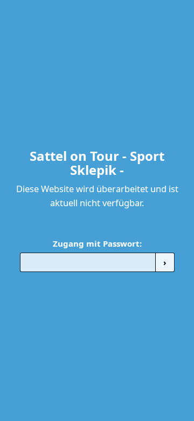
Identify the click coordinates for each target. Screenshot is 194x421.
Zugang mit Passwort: (97, 243)
